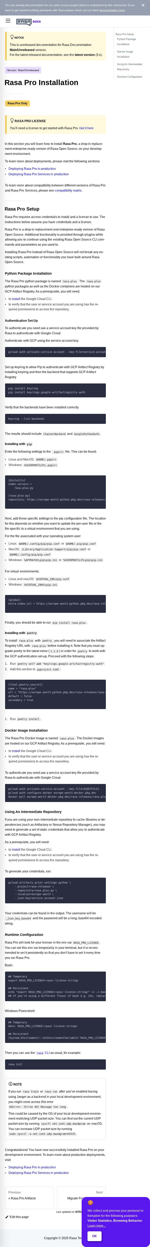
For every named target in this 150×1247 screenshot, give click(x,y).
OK (94, 1236)
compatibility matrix (68, 190)
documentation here (112, 10)
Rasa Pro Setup (124, 34)
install (16, 299)
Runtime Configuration (129, 76)
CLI (43, 1052)
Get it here (86, 128)
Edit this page (19, 1217)
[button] (8, 21)
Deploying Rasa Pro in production (32, 169)
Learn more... (97, 1225)
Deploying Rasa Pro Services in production (39, 174)
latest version (85, 54)
